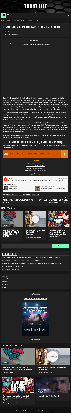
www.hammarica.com (55, 145)
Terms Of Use (6, 279)
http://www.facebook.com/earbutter (35, 168)
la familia (28, 194)
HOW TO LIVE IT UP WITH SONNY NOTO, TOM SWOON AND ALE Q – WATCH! (53, 200)
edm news (22, 194)
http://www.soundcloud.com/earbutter (35, 166)
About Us (5, 276)
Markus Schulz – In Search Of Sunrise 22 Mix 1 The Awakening (35, 232)
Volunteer (5, 284)
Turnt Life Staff (14, 34)
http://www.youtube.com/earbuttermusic (35, 170)
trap (38, 194)
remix (33, 194)
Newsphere (41, 411)
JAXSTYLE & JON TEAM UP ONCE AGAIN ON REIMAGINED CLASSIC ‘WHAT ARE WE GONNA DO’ (11, 233)
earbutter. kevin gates (12, 194)
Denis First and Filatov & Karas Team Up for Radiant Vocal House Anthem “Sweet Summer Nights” (58, 233)
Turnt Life (35, 6)
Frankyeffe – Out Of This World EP (12, 266)
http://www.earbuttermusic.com (35, 163)
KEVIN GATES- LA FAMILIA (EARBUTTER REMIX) (35, 142)
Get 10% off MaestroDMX (35, 298)
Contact (4, 287)
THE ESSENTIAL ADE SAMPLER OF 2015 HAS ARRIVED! (18, 200)
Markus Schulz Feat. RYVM (10, 269)
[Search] (68, 15)
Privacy (4, 281)
